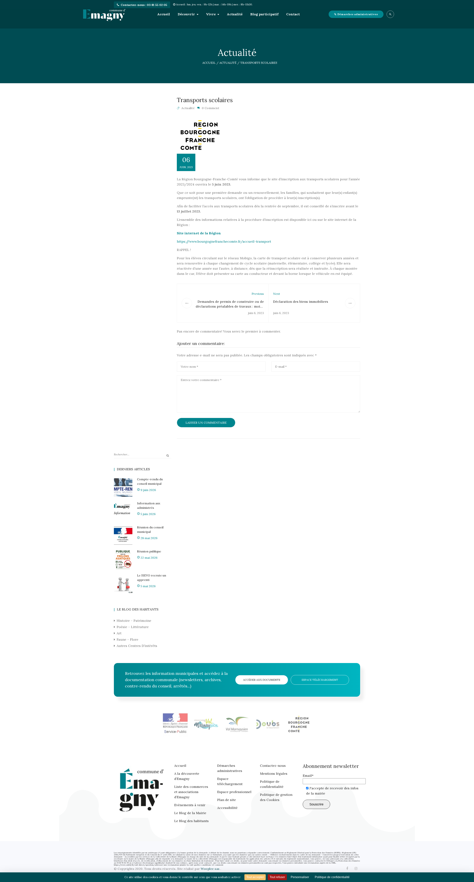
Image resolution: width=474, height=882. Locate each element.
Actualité (235, 14)
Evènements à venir (189, 805)
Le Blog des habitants (191, 821)
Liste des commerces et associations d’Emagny (191, 792)
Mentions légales (273, 773)
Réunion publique (149, 551)
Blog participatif (264, 14)
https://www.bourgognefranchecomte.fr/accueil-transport (224, 241)
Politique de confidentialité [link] (332, 877)
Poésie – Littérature (133, 627)
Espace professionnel (234, 792)
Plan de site (226, 800)
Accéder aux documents (261, 680)
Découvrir (186, 14)
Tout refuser (277, 877)
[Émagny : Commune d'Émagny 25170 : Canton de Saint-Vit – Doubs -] (104, 14)
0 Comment (210, 108)
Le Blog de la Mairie (190, 813)
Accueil (163, 14)
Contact (293, 14)
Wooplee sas (210, 869)
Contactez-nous (273, 765)
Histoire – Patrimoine (134, 620)
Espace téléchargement (320, 680)
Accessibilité (227, 808)
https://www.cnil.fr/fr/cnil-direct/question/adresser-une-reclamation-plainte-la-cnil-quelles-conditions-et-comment (168, 865)
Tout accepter (255, 877)
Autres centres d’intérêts (137, 646)
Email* (308, 775)
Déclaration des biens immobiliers (300, 301)
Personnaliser (300, 877)
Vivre (211, 14)
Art (119, 633)
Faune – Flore (127, 639)
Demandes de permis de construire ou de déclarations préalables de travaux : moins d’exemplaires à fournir (230, 306)
